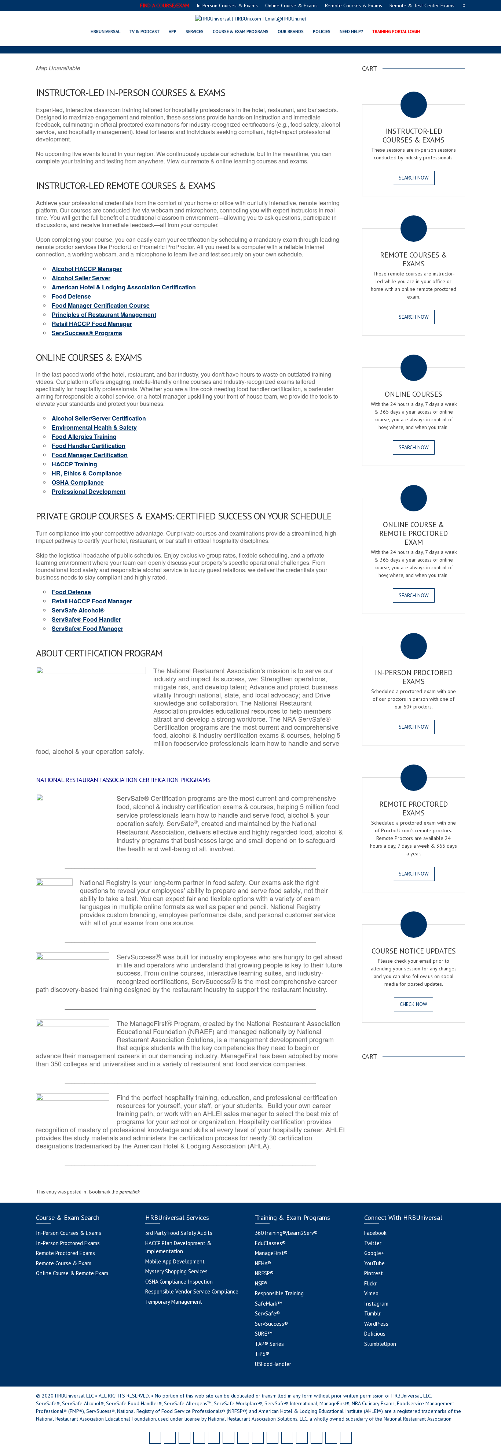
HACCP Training (74, 464)
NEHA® (263, 1263)
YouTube (374, 1263)
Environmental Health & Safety (94, 427)
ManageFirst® (271, 1253)
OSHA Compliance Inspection (179, 1281)
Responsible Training (279, 1293)
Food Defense (71, 296)
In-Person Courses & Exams (227, 5)
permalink (129, 1192)
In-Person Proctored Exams (68, 1243)
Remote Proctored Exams (65, 1253)
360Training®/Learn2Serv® (286, 1232)
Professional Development (88, 491)
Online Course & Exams (291, 5)
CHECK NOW (413, 1004)
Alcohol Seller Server (81, 278)
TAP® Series (269, 1343)
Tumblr (372, 1313)
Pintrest (373, 1273)
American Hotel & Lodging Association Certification (124, 287)
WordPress (376, 1323)
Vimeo (371, 1293)
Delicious (374, 1333)
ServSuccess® (271, 1323)
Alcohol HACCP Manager (87, 268)
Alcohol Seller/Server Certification (99, 418)
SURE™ (263, 1333)
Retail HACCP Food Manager (92, 323)
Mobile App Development (175, 1261)
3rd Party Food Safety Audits (178, 1232)
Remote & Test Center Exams (422, 5)
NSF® (261, 1283)
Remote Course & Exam (63, 1263)
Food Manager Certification (90, 455)
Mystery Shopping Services (176, 1271)
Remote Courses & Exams (353, 5)
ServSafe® (267, 1313)
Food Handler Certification (88, 445)
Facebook (375, 1232)
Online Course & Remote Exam (72, 1273)
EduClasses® (270, 1243)
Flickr (370, 1283)
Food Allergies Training (84, 436)
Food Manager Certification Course (101, 305)
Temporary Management (173, 1301)
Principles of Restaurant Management (104, 314)
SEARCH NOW (414, 177)
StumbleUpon (380, 1343)
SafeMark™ (268, 1303)
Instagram (376, 1303)
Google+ (374, 1253)
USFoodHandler (273, 1364)
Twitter (372, 1243)
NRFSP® (264, 1273)
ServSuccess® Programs (87, 333)
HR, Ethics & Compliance (87, 473)
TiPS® (262, 1353)
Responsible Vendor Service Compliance (191, 1291)
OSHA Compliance (78, 482)
